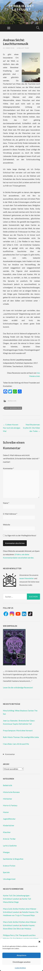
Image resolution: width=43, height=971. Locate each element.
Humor (6, 812)
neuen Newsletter (26, 578)
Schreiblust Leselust (21, 7)
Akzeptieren (21, 955)
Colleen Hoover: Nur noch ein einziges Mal (11, 427)
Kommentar (8, 468)
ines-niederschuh (13, 408)
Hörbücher (7, 799)
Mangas (6, 852)
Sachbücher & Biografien (13, 859)
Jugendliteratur (9, 819)
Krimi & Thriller (9, 839)
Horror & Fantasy (10, 805)
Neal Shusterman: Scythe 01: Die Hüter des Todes (31, 427)
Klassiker (7, 832)
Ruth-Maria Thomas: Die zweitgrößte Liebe (21, 737)
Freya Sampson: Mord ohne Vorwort (18, 730)
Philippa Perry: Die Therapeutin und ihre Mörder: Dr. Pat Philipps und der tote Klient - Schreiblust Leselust (21, 938)
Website (6, 524)
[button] (39, 941)
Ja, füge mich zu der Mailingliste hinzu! (20, 535)
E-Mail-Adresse (10, 514)
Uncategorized (9, 879)
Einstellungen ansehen (21, 962)
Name (6, 503)
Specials (6, 872)
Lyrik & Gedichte (10, 845)
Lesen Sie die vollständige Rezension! (18, 687)
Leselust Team (23, 48)
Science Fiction (9, 865)
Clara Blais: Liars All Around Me (16, 744)
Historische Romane (11, 792)
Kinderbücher (8, 825)
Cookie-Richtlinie (20, 968)
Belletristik (12, 401)
